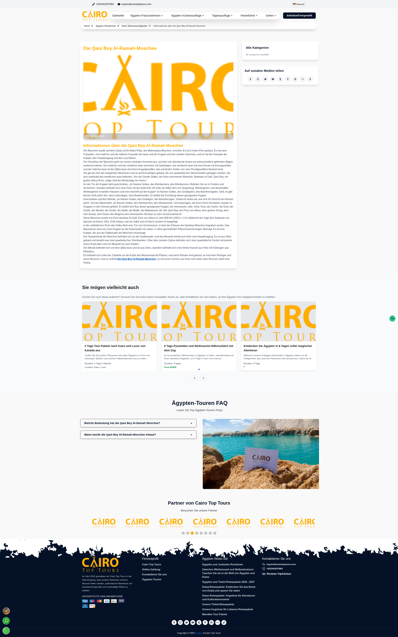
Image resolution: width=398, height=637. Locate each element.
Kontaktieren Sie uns (154, 574)
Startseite (118, 15)
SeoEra (199, 633)
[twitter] (265, 79)
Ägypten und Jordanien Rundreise (222, 564)
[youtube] (273, 79)
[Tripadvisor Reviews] (392, 318)
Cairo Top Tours (151, 564)
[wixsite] (303, 79)
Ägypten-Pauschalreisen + (146, 15)
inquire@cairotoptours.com (136, 4)
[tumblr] (280, 79)
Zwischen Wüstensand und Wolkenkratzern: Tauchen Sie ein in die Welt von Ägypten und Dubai (228, 573)
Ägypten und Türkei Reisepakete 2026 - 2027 (228, 582)
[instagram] (258, 79)
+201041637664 (105, 4)
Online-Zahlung (151, 569)
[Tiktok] (310, 79)
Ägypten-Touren (151, 579)
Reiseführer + (249, 15)
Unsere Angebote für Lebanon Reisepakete (227, 609)
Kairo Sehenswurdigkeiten (135, 26)
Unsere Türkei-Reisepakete (218, 604)
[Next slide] (203, 378)
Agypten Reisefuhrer (106, 26)
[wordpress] (295, 79)
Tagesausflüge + (222, 15)
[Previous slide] (195, 378)
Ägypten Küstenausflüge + (187, 15)
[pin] (288, 79)
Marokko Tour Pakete (214, 614)
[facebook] (250, 79)
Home (87, 26)
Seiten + (271, 15)
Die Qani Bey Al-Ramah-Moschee (136, 259)
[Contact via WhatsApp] (6, 621)
